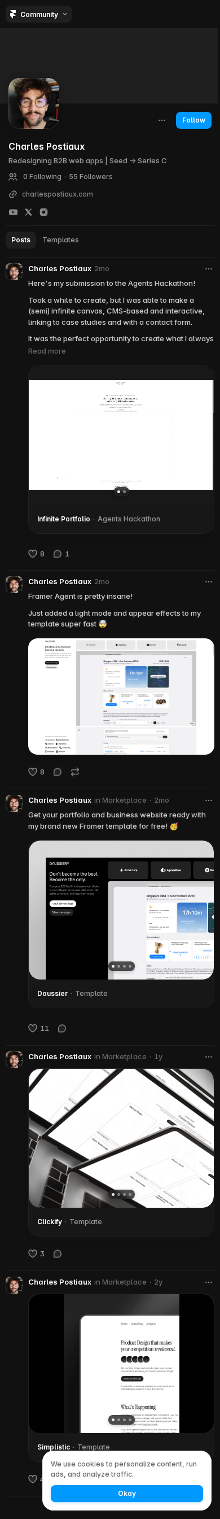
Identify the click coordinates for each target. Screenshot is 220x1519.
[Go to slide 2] (124, 491)
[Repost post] (75, 771)
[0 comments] (57, 771)
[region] (121, 434)
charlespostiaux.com (57, 194)
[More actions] (161, 120)
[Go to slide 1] (118, 491)
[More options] (208, 269)
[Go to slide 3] (124, 966)
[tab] (21, 240)
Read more (47, 350)
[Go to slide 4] (130, 966)
